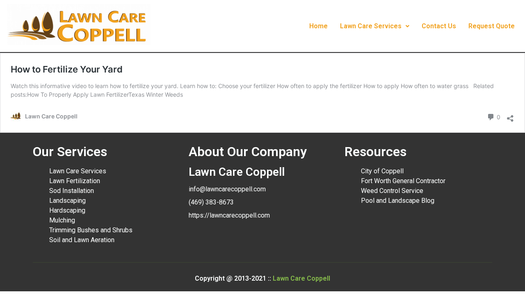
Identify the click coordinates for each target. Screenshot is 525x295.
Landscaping (67, 200)
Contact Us (439, 26)
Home (318, 26)
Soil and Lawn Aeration (81, 240)
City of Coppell (382, 171)
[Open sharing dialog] (510, 116)
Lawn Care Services (371, 26)
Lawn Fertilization (74, 181)
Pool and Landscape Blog (397, 200)
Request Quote (491, 26)
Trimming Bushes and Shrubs (90, 230)
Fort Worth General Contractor (403, 181)
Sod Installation (71, 191)
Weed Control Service (392, 191)
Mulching (62, 220)
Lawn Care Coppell (301, 278)
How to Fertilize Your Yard (67, 69)
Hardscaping (67, 210)
